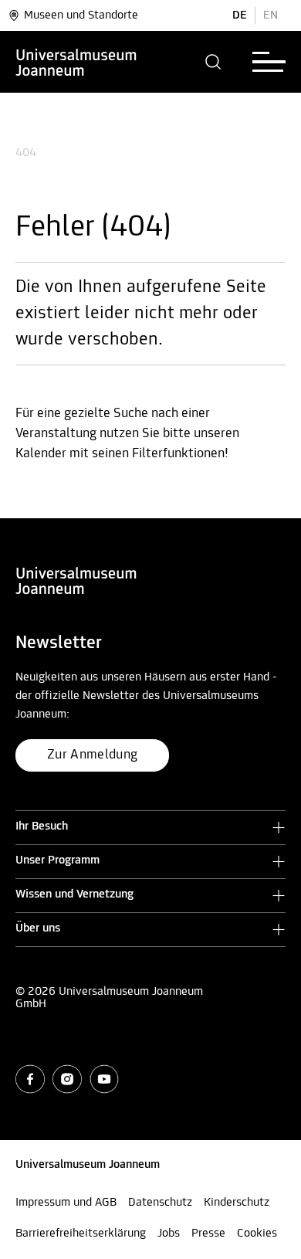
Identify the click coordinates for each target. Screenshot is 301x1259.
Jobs (168, 1233)
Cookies (257, 1233)
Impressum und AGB (66, 1202)
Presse (208, 1233)
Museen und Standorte (81, 15)
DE (239, 15)
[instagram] (67, 1079)
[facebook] (30, 1079)
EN (270, 15)
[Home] (76, 61)
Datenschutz (160, 1202)
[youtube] (104, 1079)
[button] (213, 62)
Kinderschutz (236, 1202)
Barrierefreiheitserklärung (80, 1233)
